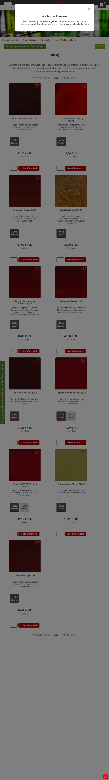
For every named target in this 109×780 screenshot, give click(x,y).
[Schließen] (89, 9)
